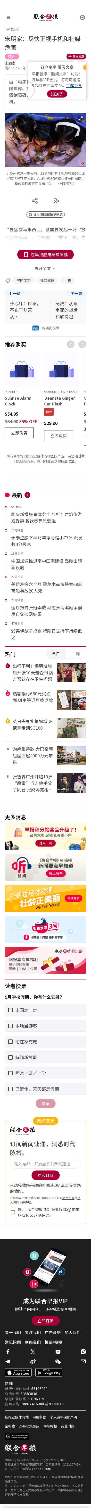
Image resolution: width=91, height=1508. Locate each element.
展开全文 (43, 268)
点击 (65, 1185)
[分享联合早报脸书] (8, 1352)
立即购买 (19, 433)
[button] (69, 1209)
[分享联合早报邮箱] (83, 1361)
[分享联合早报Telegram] (8, 1361)
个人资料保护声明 (63, 1417)
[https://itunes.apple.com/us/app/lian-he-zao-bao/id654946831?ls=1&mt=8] (18, 1372)
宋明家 (10, 62)
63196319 (39, 1388)
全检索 (10, 1426)
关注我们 (33, 1332)
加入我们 (73, 1332)
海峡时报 (50, 1426)
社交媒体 (47, 280)
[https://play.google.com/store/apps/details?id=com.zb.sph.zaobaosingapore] (48, 1372)
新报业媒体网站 (17, 1417)
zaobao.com (41, 1469)
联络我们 (33, 1342)
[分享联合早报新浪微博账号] (33, 1361)
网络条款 (39, 1417)
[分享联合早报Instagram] (83, 1352)
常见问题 (13, 1342)
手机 (67, 280)
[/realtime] (27, 495)
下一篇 (76, 293)
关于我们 (13, 1332)
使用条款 (68, 1198)
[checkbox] (13, 1212)
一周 (76, 654)
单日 (56, 654)
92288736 (57, 1403)
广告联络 (53, 1332)
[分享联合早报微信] (58, 1361)
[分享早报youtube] (58, 1352)
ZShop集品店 (29, 1426)
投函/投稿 (53, 1342)
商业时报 (67, 1426)
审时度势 (24, 280)
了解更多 (74, 85)
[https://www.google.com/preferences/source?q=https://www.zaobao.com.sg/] (17, 1436)
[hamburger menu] (8, 17)
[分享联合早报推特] (33, 1352)
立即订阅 (45, 1321)
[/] (45, 17)
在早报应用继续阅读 (49, 254)
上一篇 (15, 293)
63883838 (29, 1393)
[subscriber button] (82, 17)
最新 (17, 495)
